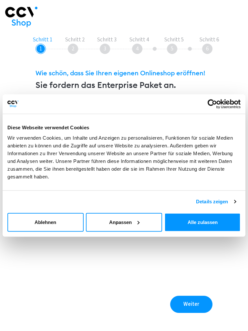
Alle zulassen (203, 222)
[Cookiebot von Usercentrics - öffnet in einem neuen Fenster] (212, 104)
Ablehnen (45, 222)
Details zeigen (212, 201)
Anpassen (120, 222)
